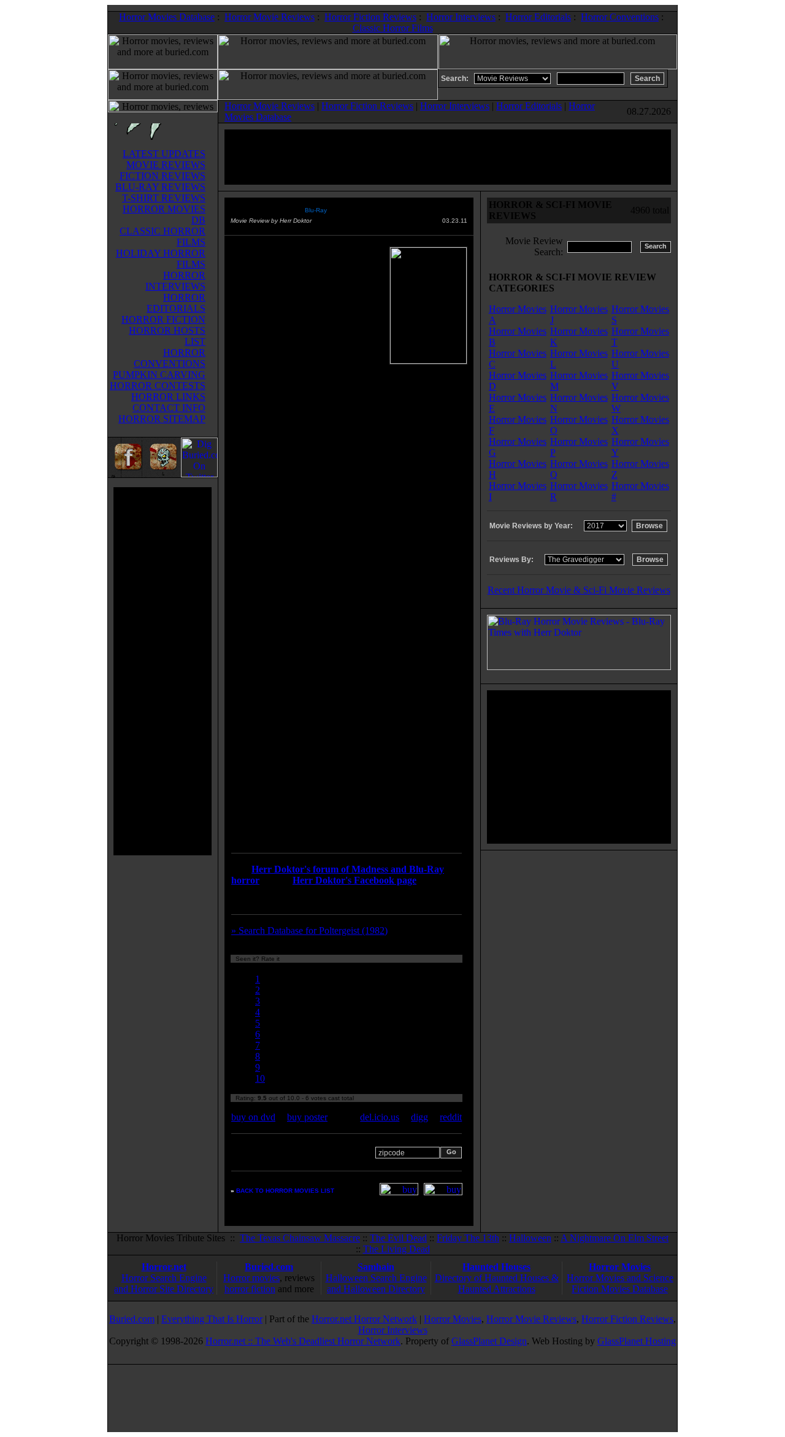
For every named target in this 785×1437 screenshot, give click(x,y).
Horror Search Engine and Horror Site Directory (163, 1283)
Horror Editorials (538, 17)
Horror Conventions (620, 17)
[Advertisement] (162, 671)
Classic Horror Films (393, 28)
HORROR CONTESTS (157, 385)
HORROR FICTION (163, 319)
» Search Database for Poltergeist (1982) (309, 930)
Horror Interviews (461, 17)
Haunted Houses (496, 1267)
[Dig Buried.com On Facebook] (126, 474)
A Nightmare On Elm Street (614, 1238)
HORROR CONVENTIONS (169, 358)
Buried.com (269, 1267)
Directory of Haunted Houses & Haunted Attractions (497, 1283)
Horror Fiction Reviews (370, 17)
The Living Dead (396, 1249)
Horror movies (251, 1278)
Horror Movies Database (167, 17)
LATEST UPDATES (164, 153)
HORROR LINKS (168, 396)
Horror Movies (620, 1267)
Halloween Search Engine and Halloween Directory (376, 1283)
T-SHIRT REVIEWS (163, 198)
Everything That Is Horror (211, 1319)
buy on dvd (253, 1117)
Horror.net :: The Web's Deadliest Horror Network (302, 1341)
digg (419, 1117)
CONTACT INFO (168, 408)
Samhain (376, 1267)
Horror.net (164, 1267)
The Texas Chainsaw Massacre (300, 1238)
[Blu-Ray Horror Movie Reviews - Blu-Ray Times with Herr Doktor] (579, 666)
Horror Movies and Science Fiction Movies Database (620, 1283)
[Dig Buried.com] (163, 474)
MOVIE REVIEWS (165, 165)
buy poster (307, 1117)
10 (260, 1078)
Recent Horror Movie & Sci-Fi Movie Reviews (579, 590)
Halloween (530, 1238)
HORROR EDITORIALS (176, 303)
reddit (451, 1117)
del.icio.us (379, 1117)
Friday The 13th (468, 1238)
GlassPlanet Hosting (636, 1341)
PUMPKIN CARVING (159, 374)
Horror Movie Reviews (269, 17)
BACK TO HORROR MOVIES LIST (285, 1190)
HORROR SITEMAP (161, 419)
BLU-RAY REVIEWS (160, 187)
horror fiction (249, 1289)
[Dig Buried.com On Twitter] (199, 474)
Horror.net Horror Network (364, 1319)
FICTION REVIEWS (162, 176)
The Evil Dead (398, 1238)
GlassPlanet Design (489, 1341)
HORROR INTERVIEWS (175, 280)
